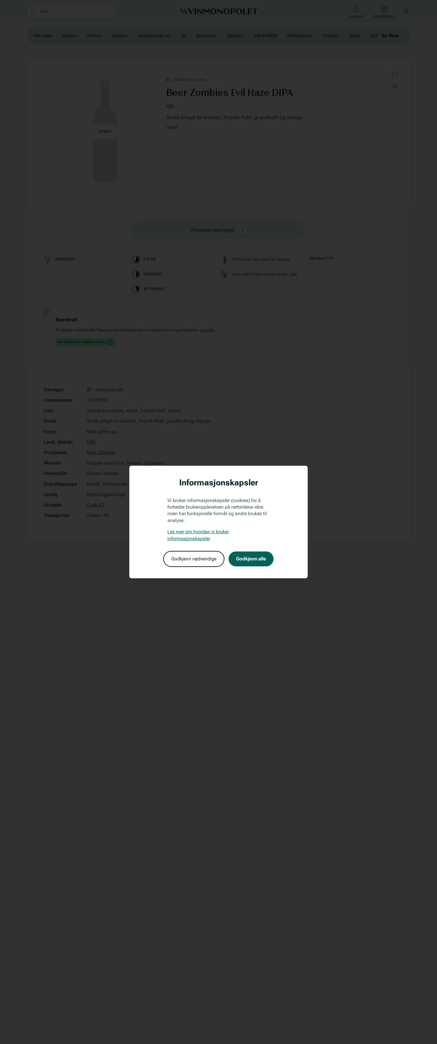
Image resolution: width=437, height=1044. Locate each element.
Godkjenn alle (251, 559)
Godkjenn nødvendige (193, 559)
